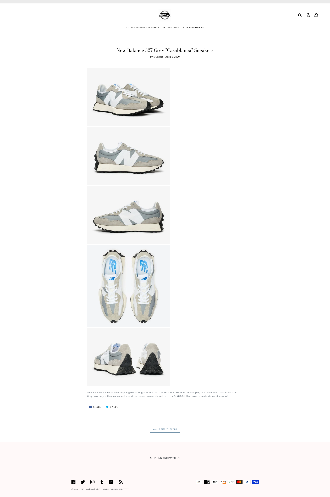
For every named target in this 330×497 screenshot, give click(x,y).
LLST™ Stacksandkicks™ (90, 489)
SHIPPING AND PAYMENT (165, 458)
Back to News (167, 429)
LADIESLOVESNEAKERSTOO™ (115, 489)
